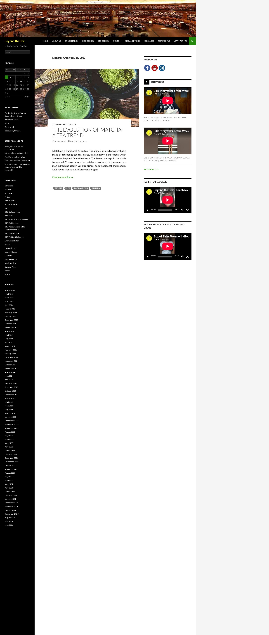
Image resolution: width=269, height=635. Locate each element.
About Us (56, 41)
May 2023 (9, 409)
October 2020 (10, 510)
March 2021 (10, 491)
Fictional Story (11, 248)
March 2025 (10, 346)
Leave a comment (78, 141)
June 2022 (9, 439)
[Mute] (182, 210)
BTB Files (9, 215)
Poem (7, 270)
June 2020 (9, 525)
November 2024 (11, 361)
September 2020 (12, 514)
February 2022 (11, 454)
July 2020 (9, 521)
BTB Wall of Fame (12, 233)
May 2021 (9, 484)
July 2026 (9, 294)
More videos (152, 169)
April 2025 (9, 342)
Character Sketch (12, 241)
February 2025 (11, 350)
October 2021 (10, 465)
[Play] (147, 210)
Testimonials (164, 41)
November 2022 (11, 424)
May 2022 (9, 443)
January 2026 (10, 316)
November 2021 (11, 462)
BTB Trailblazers (11, 223)
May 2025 (9, 338)
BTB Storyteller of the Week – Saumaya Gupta (166, 158)
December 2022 (11, 421)
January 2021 (10, 499)
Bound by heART (11, 204)
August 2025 (10, 331)
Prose (7, 274)
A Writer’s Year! (11, 119)
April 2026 (9, 305)
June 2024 (9, 376)
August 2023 (10, 398)
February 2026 (11, 312)
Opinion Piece (10, 267)
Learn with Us (180, 41)
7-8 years (8, 189)
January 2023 (10, 417)
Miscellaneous (11, 259)
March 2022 (10, 450)
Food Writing (81, 188)
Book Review (10, 200)
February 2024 (11, 383)
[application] (167, 200)
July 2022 (9, 435)
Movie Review (10, 263)
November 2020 (11, 506)
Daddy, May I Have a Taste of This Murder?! (17, 167)
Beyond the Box (15, 41)
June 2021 (9, 480)
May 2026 (9, 301)
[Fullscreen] (187, 210)
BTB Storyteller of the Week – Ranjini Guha (165, 117)
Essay (7, 244)
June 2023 (9, 406)
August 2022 (10, 432)
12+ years (57, 124)
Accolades (149, 41)
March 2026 (10, 309)
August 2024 (10, 372)
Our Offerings (71, 41)
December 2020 (11, 503)
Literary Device (11, 252)
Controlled (9, 127)
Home (45, 41)
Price (7, 123)
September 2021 (12, 469)
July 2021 (9, 476)
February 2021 (11, 495)
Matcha (96, 188)
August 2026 (10, 290)
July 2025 (9, 335)
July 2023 (9, 402)
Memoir (8, 255)
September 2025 (12, 327)
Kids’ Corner (88, 41)
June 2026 (9, 297)
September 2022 (12, 428)
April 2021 (9, 488)
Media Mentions (132, 41)
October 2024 (10, 365)
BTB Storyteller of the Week (16, 219)
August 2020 (10, 517)
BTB (74, 124)
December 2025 (11, 320)
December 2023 (11, 387)
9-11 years (9, 193)
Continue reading (62, 176)
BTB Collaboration (12, 212)
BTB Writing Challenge (14, 237)
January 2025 (10, 353)
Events (116, 41)
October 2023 (10, 391)
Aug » (27, 97)
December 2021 (11, 458)
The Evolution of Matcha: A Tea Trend (87, 132)
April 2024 (9, 379)
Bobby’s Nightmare (13, 131)
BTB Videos (158, 82)
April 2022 (9, 447)
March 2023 (10, 413)
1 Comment (164, 120)
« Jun (7, 97)
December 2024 (11, 357)
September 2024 (12, 368)
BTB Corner (103, 41)
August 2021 (10, 473)
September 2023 (12, 394)
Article (67, 124)
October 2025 (10, 324)
